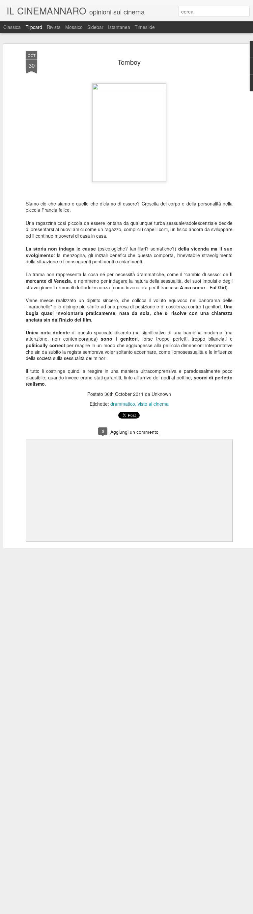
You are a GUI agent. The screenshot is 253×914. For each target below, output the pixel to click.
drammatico (122, 403)
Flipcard (33, 27)
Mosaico (74, 27)
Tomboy (129, 62)
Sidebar (95, 27)
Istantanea (119, 27)
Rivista (54, 27)
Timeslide (145, 27)
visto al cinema (153, 403)
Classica (12, 27)
